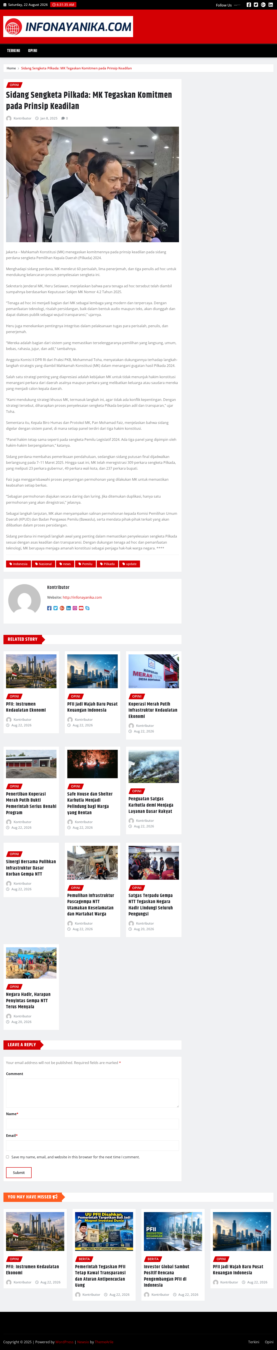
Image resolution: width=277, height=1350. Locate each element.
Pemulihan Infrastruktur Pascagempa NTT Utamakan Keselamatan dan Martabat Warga (90, 905)
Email (12, 1135)
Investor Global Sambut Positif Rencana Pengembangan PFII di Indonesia (166, 1276)
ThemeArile (104, 1342)
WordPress (64, 1342)
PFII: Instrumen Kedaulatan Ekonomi (26, 707)
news (67, 564)
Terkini (13, 51)
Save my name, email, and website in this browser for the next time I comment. (75, 1157)
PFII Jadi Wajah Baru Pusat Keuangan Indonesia (92, 707)
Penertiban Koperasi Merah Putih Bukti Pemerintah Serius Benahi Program (31, 804)
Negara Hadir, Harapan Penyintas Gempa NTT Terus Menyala (28, 1001)
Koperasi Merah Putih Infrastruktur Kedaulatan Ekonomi (153, 710)
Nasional (45, 564)
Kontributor (22, 118)
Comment (14, 1073)
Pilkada (109, 564)
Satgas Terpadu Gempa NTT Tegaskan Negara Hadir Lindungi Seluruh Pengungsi (151, 905)
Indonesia (20, 564)
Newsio (83, 1342)
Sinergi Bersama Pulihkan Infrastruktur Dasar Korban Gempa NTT (31, 868)
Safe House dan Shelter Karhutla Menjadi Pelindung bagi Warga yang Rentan (90, 804)
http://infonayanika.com (82, 597)
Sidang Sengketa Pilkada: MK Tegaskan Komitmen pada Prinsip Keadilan (76, 68)
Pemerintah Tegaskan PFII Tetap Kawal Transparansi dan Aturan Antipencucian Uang (100, 1276)
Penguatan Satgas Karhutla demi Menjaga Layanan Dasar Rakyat (151, 805)
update (131, 564)
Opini (32, 51)
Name (12, 1113)
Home (11, 68)
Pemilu (87, 564)
